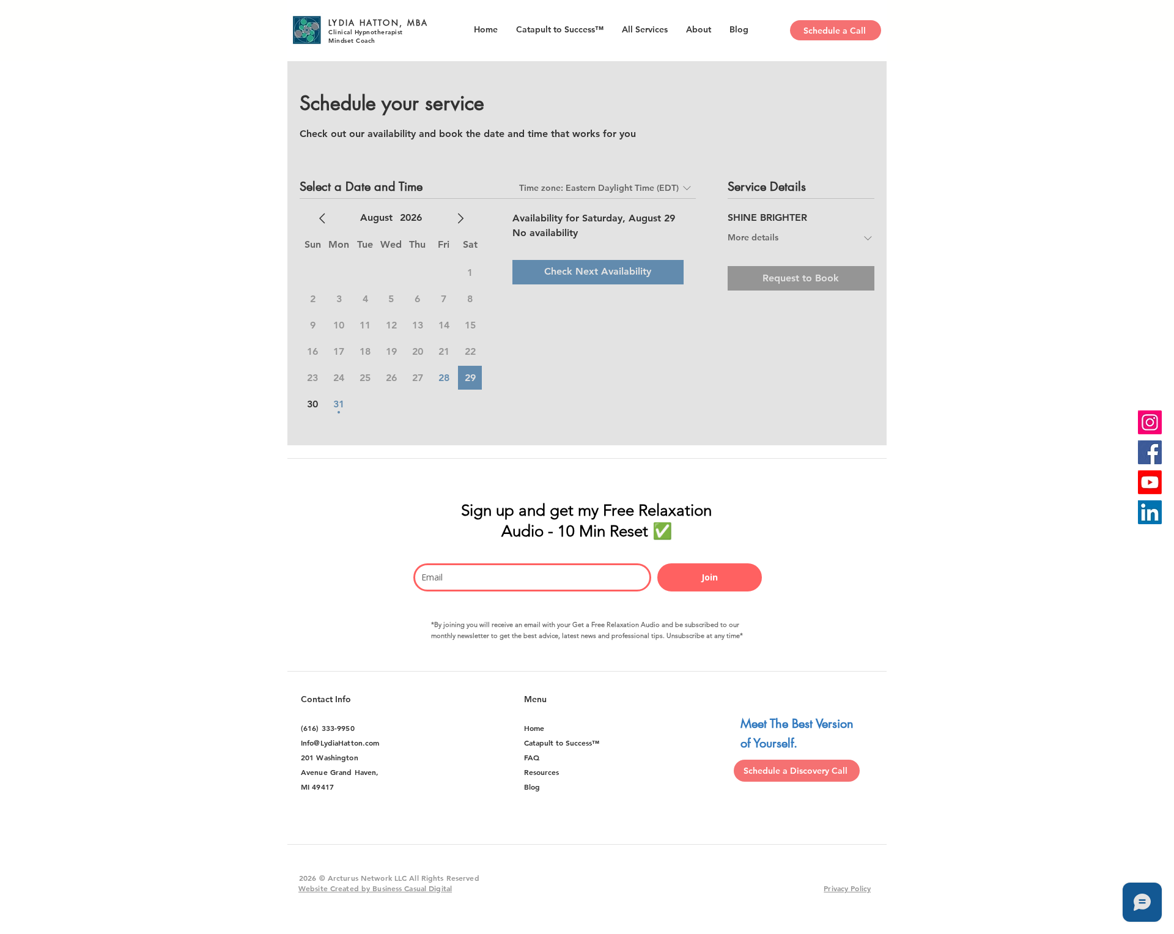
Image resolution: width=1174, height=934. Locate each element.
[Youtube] (1150, 482)
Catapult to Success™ (561, 742)
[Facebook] (1150, 452)
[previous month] (322, 218)
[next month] (460, 218)
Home (534, 728)
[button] (698, 30)
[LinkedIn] (1150, 512)
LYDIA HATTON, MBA (378, 22)
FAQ (531, 757)
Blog (532, 786)
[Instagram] (1150, 422)
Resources (541, 772)
